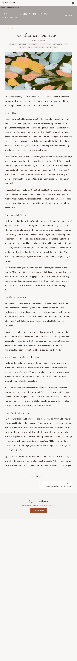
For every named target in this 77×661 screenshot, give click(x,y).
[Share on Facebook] (40, 476)
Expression (13, 44)
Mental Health (33, 44)
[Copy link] (44, 476)
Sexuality (22, 47)
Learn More (68, 15)
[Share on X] (36, 476)
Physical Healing (46, 44)
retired (49, 47)
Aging (55, 47)
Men (66, 44)
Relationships (57, 44)
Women (30, 47)
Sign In (53, 505)
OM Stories (10, 29)
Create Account (38, 510)
